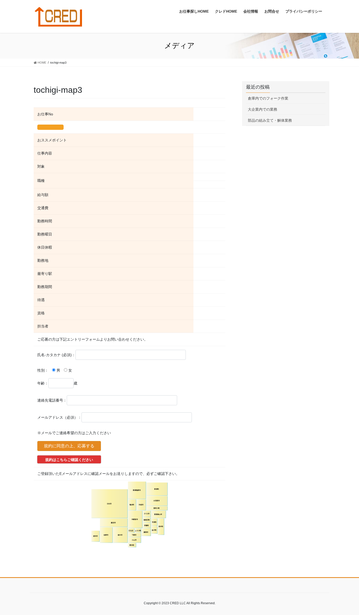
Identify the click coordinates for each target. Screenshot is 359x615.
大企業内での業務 (262, 109)
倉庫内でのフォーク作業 (268, 98)
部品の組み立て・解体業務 (270, 120)
